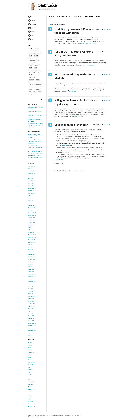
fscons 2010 (31, 70)
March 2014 (31, 252)
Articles (30, 345)
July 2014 (30, 244)
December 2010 (32, 323)
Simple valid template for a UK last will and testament (35, 135)
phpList (30, 377)
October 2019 (31, 193)
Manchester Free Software (96, 83)
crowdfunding (32, 53)
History (98, 16)
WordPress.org (31, 406)
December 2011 (32, 301)
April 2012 (30, 291)
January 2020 (31, 185)
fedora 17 (37, 65)
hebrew (37, 74)
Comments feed (32, 404)
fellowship (57, 163)
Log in (29, 399)
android (30, 48)
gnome (39, 72)
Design (29, 357)
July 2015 (30, 227)
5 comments (107, 52)
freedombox (31, 364)
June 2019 (30, 198)
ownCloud (30, 374)
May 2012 (30, 289)
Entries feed (31, 401)
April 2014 (30, 249)
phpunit (30, 89)
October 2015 (31, 222)
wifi (35, 94)
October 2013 (31, 259)
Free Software (31, 362)
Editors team (31, 360)
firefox (30, 67)
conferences (31, 352)
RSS (32, 39)
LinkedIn (33, 24)
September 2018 (32, 207)
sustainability (31, 382)
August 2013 (31, 262)
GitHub (33, 32)
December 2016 (32, 215)
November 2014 (32, 237)
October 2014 (31, 239)
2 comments (107, 125)
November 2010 (32, 325)
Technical (30, 384)
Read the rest (92, 43)
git (29, 72)
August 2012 (31, 284)
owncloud (31, 84)
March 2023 (31, 171)
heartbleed (31, 74)
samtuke (30, 134)
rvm (34, 91)
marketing (38, 79)
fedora (35, 62)
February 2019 (31, 205)
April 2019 (30, 203)
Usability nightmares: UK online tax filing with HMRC (35, 147)
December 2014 (32, 235)
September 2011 (32, 306)
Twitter (33, 20)
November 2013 (32, 257)
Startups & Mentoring (64, 16)
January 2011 (31, 320)
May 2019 (30, 200)
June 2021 (30, 176)
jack (30, 77)
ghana (37, 70)
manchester (31, 79)
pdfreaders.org (38, 84)
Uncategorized (31, 389)
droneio (30, 57)
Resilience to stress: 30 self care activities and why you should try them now (35, 125)
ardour (30, 50)
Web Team (30, 391)
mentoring (31, 82)
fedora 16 (31, 65)
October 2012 (31, 279)
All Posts (51, 16)
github (34, 72)
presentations (37, 89)
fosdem (35, 67)
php (30, 86)
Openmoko (65, 145)
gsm (62, 163)
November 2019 (32, 190)
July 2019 (30, 195)
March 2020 (31, 183)
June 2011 (30, 313)
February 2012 (31, 296)
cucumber (39, 53)
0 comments (107, 74)
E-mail (32, 17)
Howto (30, 367)
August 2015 (31, 225)
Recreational (89, 16)
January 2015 (31, 232)
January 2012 (31, 298)
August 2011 (31, 308)
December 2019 (32, 188)
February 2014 (31, 254)
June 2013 (30, 266)
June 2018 (30, 210)
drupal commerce (32, 60)
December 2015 (32, 220)
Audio (29, 347)
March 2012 (31, 293)
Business (30, 350)
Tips (29, 386)
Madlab (58, 85)
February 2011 (31, 318)
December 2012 (32, 274)
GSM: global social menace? (71, 124)
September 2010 (32, 330)
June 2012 (30, 286)
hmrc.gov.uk (84, 43)
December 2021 (32, 173)
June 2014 (30, 247)
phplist (40, 86)
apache (36, 48)
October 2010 (31, 328)
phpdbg (34, 86)
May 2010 (30, 335)
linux (34, 77)
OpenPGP (33, 35)
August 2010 (31, 333)
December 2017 (32, 212)
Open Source (78, 16)
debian (30, 55)
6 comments (107, 29)
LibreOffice (30, 369)
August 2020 (31, 178)
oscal (41, 82)
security (39, 91)
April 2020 (30, 181)
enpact (30, 62)
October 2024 (31, 166)
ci (39, 50)
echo (39, 60)
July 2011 (30, 311)
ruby (30, 91)
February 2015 (31, 230)
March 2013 (31, 269)
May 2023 (30, 168)
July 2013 (30, 264)
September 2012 (32, 281)
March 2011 (31, 315)
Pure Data (77, 83)
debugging (36, 55)
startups (30, 94)
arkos (35, 50)
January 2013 (31, 271)
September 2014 (32, 242)
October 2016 (31, 217)
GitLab (33, 28)
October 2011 (31, 303)
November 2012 (32, 276)
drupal (36, 57)
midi (36, 82)
